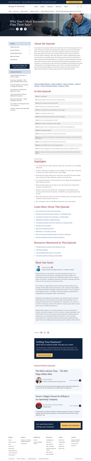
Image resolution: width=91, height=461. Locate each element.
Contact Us (61, 444)
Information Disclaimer (44, 458)
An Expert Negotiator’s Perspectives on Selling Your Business (19, 85)
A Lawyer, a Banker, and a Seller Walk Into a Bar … (19, 109)
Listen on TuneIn (63, 86)
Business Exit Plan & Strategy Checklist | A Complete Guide (53, 214)
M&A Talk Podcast (50, 446)
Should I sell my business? (43, 225)
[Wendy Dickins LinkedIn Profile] (52, 268)
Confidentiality (62, 442)
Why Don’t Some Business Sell (45, 228)
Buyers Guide (24, 443)
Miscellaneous (13, 59)
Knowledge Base (49, 440)
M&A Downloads (50, 454)
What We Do (61, 440)
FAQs (10, 444)
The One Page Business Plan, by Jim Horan (48, 253)
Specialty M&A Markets (16, 53)
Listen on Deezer (68, 84)
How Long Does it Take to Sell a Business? (48, 211)
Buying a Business (15, 50)
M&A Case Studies (14, 56)
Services (35, 440)
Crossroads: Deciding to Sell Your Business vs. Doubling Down (54, 222)
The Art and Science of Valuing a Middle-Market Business (18, 95)
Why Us (10, 440)
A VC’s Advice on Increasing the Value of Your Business (19, 104)
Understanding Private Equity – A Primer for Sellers (18, 76)
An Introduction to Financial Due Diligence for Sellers (18, 90)
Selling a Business (14, 47)
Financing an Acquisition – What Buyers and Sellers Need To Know (18, 80)
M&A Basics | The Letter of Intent (46, 231)
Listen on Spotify (56, 84)
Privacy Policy (11, 458)
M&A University (49, 444)
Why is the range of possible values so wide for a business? (53, 234)
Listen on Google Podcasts (49, 86)
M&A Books (48, 442)
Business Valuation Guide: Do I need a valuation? (50, 237)
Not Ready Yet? (12, 455)
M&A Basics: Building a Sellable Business (48, 220)
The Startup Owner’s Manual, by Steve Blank (49, 255)
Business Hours (74, 443)
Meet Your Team (12, 442)
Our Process (11, 446)
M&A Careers (61, 448)
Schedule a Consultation (74, 2)
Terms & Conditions (21, 458)
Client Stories (11, 448)
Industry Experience (13, 450)
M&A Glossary (49, 452)
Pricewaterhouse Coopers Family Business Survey (50, 247)
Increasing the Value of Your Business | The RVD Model (52, 217)
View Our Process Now (44, 355)
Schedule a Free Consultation (70, 425)
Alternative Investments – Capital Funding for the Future (18, 99)
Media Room (61, 446)
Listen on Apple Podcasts (42, 84)
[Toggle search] (78, 6)
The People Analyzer (42, 250)
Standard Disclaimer (32, 458)
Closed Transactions (13, 452)
